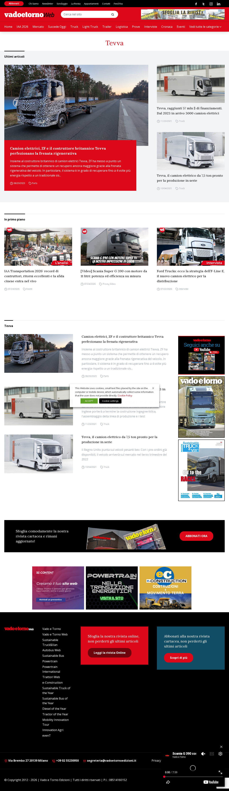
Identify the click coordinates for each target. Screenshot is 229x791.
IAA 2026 (22, 27)
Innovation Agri (52, 730)
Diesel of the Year (54, 709)
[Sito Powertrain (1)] (112, 588)
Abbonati (14, 3)
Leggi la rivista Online (110, 653)
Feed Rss (118, 3)
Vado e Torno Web (55, 634)
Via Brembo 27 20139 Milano (28, 761)
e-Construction (52, 683)
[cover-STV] (201, 470)
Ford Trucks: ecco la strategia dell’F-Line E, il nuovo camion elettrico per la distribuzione (190, 276)
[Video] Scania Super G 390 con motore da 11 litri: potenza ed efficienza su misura (114, 273)
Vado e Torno (51, 629)
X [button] (153, 388)
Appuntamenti (91, 3)
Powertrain (49, 661)
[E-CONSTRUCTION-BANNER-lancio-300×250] (165, 588)
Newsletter (47, 3)
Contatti (106, 3)
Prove (136, 27)
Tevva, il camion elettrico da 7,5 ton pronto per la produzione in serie (190, 178)
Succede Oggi (57, 27)
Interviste (150, 27)
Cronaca (166, 27)
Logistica (122, 27)
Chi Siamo (34, 3)
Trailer (106, 27)
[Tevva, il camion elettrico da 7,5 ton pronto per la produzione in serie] (191, 151)
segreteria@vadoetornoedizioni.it (111, 761)
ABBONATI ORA (196, 536)
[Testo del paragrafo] (183, 14)
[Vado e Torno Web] (29, 14)
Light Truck (90, 27)
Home (8, 27)
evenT (46, 735)
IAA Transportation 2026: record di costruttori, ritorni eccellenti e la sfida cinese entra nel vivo (34, 276)
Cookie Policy (125, 395)
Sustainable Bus (53, 656)
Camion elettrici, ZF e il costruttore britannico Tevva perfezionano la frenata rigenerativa (58, 151)
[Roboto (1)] (201, 355)
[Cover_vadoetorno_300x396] (201, 407)
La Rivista (76, 3)
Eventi (181, 27)
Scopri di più (178, 658)
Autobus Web (51, 650)
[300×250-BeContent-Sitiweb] (58, 588)
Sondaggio (62, 3)
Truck (74, 27)
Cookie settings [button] (110, 400)
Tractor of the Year (55, 714)
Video (113, 283)
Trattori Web (51, 677)
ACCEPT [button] (89, 400)
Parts (34, 183)
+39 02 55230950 (67, 761)
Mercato (38, 27)
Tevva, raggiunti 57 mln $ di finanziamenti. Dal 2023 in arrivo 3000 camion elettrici (189, 110)
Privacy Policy (160, 761)
